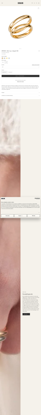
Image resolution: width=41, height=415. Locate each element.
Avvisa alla (7, 215)
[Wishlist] (32, 3)
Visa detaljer (36, 212)
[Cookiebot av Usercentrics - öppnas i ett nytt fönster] (35, 198)
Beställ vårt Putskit (20, 81)
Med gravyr (10, 72)
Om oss (25, 314)
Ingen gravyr (4, 72)
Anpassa (20, 215)
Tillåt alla (33, 215)
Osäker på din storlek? (35, 64)
